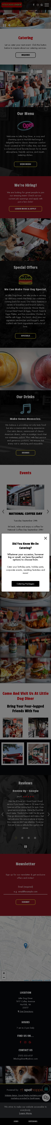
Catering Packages (25, 583)
